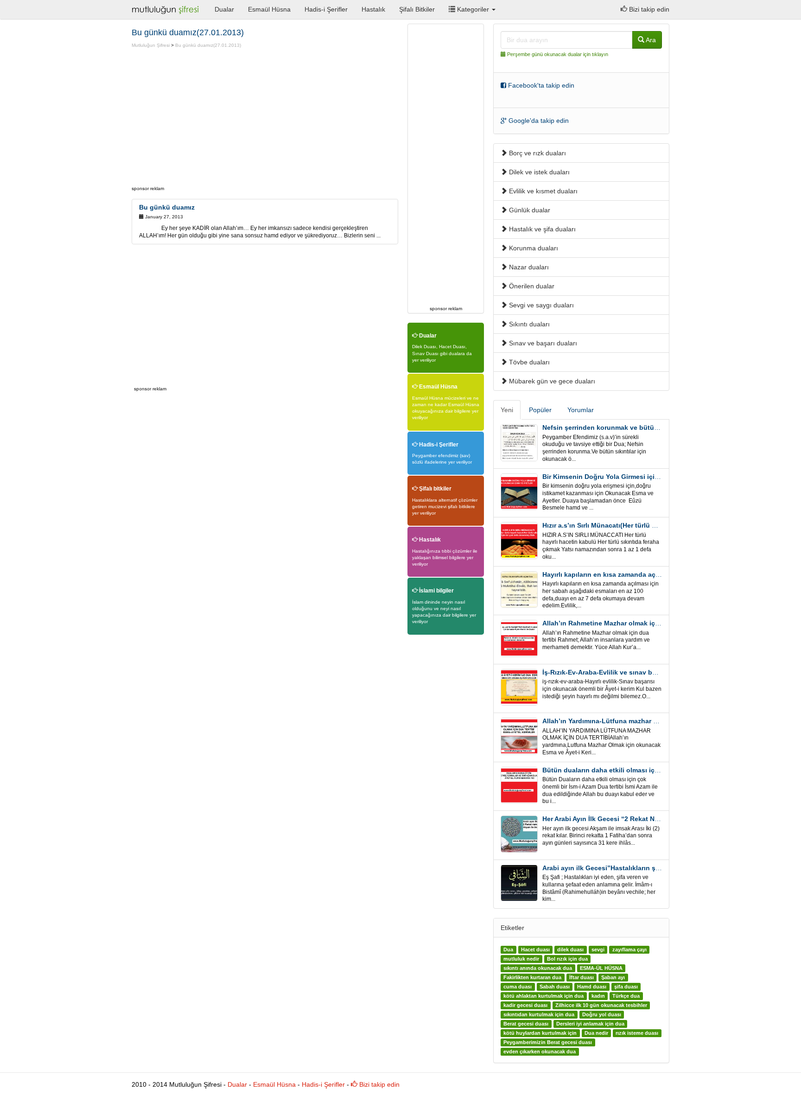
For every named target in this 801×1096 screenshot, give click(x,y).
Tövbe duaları (528, 362)
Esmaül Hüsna (269, 9)
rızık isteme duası (637, 1033)
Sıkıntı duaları (528, 324)
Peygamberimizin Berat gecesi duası (547, 1042)
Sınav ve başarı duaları (542, 343)
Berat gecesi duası (525, 1023)
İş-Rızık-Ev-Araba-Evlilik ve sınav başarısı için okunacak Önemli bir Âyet (656, 672)
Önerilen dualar (530, 286)
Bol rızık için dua (567, 959)
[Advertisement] (209, 118)
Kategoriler (473, 9)
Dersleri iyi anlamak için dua (590, 1023)
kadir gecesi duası (525, 1005)
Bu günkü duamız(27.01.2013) (208, 45)
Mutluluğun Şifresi (151, 45)
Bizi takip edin (648, 9)
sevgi (597, 949)
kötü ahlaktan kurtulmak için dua (543, 996)
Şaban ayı (613, 977)
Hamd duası (591, 986)
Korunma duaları (532, 248)
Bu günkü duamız (167, 207)
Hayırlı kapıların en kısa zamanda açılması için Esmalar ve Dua (640, 574)
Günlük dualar (528, 210)
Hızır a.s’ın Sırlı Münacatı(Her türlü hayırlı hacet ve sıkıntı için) (639, 525)
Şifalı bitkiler (434, 488)
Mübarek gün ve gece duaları (551, 381)
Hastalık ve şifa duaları (541, 229)
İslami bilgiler (436, 590)
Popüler (540, 410)
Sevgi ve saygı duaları (540, 305)
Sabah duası (555, 986)
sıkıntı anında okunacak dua (537, 968)
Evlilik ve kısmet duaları (542, 191)
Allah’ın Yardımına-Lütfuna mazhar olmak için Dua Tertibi (632, 721)
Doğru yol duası (601, 1014)
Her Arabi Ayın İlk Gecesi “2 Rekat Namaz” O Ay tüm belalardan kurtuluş (655, 818)
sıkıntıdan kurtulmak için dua (538, 1014)
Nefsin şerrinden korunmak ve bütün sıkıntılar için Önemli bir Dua (646, 427)
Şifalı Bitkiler (417, 9)
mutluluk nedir (521, 959)
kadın (598, 996)
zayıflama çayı (629, 949)
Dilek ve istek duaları (538, 172)
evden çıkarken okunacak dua (539, 1051)
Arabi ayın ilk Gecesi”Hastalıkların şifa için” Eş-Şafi (623, 868)
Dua (508, 949)
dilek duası (570, 949)
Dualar (224, 9)
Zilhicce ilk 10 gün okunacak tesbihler (601, 1005)
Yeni (507, 410)
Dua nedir (596, 1033)
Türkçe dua (626, 996)
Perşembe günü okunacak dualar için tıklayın (557, 54)
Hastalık (373, 9)
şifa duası (626, 986)
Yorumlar (580, 410)
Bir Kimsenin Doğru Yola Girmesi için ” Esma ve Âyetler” (630, 476)
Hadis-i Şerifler (326, 9)
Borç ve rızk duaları (536, 153)
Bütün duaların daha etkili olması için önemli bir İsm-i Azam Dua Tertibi (654, 770)
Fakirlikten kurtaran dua (532, 977)
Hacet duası (535, 949)
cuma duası (517, 986)
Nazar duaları (528, 267)
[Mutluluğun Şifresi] (166, 9)
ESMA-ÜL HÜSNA (601, 968)
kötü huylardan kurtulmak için (540, 1033)
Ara (650, 40)
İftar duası (581, 977)
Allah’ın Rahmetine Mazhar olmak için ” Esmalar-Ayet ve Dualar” (643, 623)
